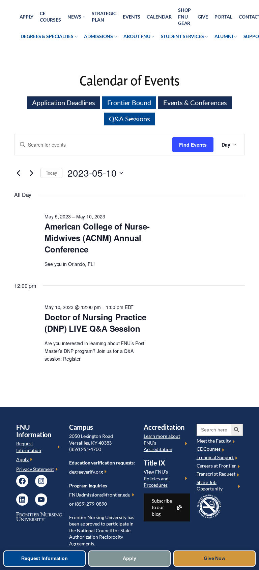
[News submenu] (84, 16)
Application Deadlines (63, 103)
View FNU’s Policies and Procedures (156, 478)
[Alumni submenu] (235, 36)
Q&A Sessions (129, 119)
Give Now (214, 558)
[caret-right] (59, 447)
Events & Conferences (195, 103)
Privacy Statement (35, 469)
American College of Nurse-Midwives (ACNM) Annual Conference (97, 237)
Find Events (193, 144)
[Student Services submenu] (206, 36)
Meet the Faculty (214, 441)
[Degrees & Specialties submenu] (76, 36)
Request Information (44, 558)
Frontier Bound (129, 103)
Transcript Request (216, 474)
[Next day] (31, 173)
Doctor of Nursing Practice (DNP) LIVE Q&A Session (95, 322)
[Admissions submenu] (115, 36)
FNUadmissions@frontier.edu (99, 495)
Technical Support (215, 457)
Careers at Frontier (216, 466)
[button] (167, 507)
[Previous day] (18, 173)
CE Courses (209, 449)
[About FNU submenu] (152, 36)
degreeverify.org (86, 472)
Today (51, 173)
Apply (22, 459)
